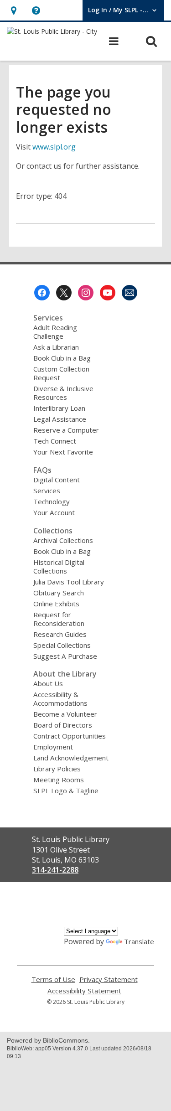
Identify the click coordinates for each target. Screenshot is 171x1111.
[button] (13, 10)
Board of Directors (62, 724)
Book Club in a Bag (62, 357)
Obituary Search (58, 592)
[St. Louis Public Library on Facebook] (42, 292)
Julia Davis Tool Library (68, 581)
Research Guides (60, 634)
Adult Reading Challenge (55, 332)
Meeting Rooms (58, 779)
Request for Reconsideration (58, 619)
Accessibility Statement (84, 991)
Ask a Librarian (56, 346)
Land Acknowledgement (71, 757)
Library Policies (57, 768)
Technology (51, 501)
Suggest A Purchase (65, 656)
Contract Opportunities (69, 735)
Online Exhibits (56, 603)
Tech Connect (54, 440)
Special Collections (62, 645)
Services (46, 490)
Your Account (54, 512)
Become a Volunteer (65, 713)
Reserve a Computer (66, 429)
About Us (48, 683)
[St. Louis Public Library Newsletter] (129, 292)
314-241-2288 (55, 870)
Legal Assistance (59, 419)
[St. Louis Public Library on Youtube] (107, 292)
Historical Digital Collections (58, 566)
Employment (53, 746)
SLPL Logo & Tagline (65, 790)
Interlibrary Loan (59, 408)
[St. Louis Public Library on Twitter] (64, 292)
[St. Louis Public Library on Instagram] (85, 292)
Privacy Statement (108, 979)
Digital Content (56, 479)
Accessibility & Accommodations (60, 699)
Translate (139, 941)
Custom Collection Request (61, 373)
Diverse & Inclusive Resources (63, 393)
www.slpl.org (54, 147)
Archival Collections (63, 540)
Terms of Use (53, 979)
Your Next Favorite (63, 451)
